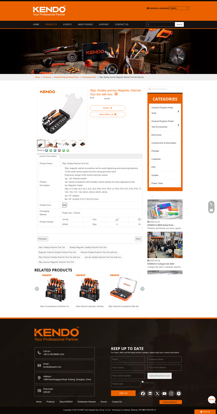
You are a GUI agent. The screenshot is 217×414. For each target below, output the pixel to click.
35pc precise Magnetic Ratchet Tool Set (56, 262)
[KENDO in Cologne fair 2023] (165, 255)
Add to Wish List (106, 114)
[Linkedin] (150, 393)
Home (39, 402)
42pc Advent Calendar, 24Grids (90, 306)
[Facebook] (143, 393)
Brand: (92, 98)
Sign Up (123, 393)
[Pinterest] (179, 393)
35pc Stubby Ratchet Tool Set (52, 247)
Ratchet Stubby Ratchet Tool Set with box (99, 252)
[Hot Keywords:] (150, 89)
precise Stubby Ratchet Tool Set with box (103, 257)
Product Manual (170, 402)
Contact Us (117, 402)
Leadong (126, 410)
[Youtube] (164, 393)
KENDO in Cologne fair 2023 (160, 261)
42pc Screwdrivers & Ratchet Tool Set (55, 306)
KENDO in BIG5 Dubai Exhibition (161, 222)
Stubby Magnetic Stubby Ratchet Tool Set (87, 247)
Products (51, 402)
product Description (48, 156)
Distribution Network (87, 402)
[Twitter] (157, 393)
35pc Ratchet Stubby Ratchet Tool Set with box (59, 257)
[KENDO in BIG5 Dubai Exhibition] (165, 216)
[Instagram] (171, 393)
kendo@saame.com (52, 367)
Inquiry (106, 108)
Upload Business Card (159, 376)
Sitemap (134, 410)
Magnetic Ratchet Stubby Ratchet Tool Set (57, 252)
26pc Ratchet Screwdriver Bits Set (123, 306)
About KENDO (66, 402)
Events (104, 402)
